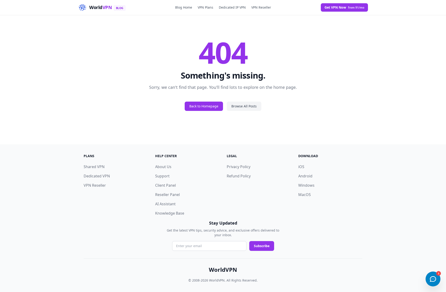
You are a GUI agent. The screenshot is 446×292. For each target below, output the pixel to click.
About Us (163, 166)
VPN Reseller (261, 7)
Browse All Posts (244, 106)
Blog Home (183, 7)
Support (162, 176)
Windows (306, 185)
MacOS (304, 194)
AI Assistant (165, 203)
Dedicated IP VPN (232, 7)
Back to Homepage (203, 106)
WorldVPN (223, 269)
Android (305, 176)
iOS (301, 166)
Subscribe (261, 246)
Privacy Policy (238, 166)
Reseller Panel (167, 194)
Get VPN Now (344, 7)
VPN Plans (205, 7)
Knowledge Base (169, 213)
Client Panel (165, 185)
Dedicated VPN (97, 176)
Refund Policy (239, 176)
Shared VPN (94, 166)
